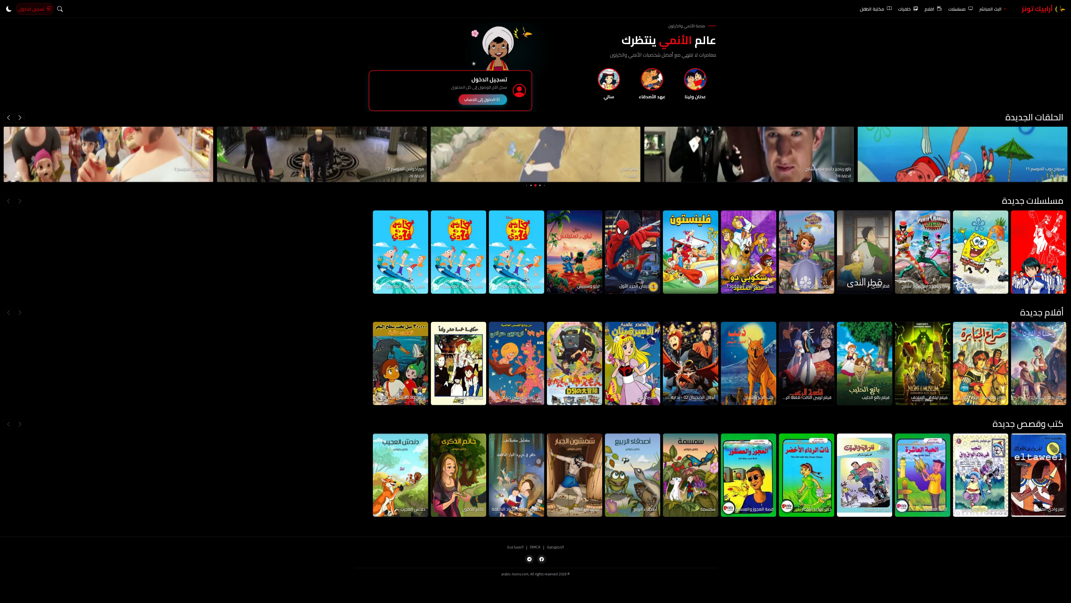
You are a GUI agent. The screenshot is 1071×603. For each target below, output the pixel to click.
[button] (8, 118)
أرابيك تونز (1038, 9)
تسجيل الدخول (31, 9)
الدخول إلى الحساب (479, 100)
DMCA (535, 547)
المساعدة (515, 547)
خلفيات (904, 9)
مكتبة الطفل (872, 9)
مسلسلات (957, 9)
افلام (929, 9)
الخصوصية (555, 547)
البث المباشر (991, 9)
